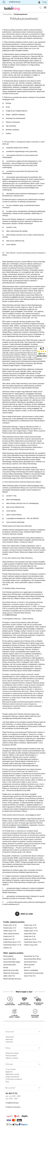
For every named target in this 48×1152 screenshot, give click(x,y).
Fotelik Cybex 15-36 (31, 931)
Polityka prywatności (12, 1077)
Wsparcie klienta (11, 1056)
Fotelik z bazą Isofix (31, 945)
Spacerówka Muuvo (30, 962)
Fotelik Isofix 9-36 (30, 925)
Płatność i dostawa (12, 1058)
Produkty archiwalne (13, 1107)
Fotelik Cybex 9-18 (30, 928)
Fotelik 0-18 (7, 948)
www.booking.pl (18, 36)
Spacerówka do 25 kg (31, 956)
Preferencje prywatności (14, 1079)
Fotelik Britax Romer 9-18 (12, 942)
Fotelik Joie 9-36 (9, 939)
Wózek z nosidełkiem (31, 970)
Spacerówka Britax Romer (32, 959)
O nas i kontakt (10, 1069)
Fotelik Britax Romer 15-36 (12, 945)
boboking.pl (12, 8)
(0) (45, 2)
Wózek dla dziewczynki (11, 973)
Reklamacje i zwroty (12, 1074)
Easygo (5, 967)
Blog (7, 1082)
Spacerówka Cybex (9, 959)
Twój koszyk (10, 1037)
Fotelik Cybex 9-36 (9, 931)
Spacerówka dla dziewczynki (33, 973)
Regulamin (9, 1072)
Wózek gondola (29, 965)
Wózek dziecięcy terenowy (12, 979)
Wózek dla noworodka (10, 970)
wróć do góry (27, 914)
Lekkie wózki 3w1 (9, 976)
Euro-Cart (27, 967)
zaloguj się (39, 2)
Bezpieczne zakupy (12, 1053)
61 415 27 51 (4, 2)
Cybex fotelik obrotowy (11, 934)
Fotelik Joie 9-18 (29, 936)
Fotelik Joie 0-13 (9, 936)
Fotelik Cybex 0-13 (9, 928)
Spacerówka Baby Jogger (11, 962)
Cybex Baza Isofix (30, 934)
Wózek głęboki (8, 956)
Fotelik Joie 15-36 (30, 939)
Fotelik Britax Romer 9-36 (32, 942)
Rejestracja (9, 1039)
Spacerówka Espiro (9, 965)
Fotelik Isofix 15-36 (10, 925)
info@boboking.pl (14, 2)
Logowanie (9, 1042)
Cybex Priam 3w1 (30, 976)
